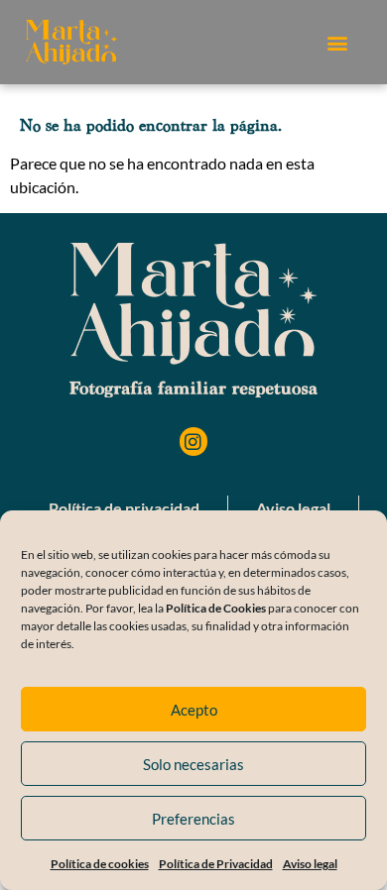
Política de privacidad (124, 508)
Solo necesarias (193, 764)
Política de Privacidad (216, 863)
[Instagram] (194, 441)
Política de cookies (100, 863)
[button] (337, 42)
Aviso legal (310, 863)
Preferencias (193, 819)
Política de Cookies (216, 608)
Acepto (194, 710)
